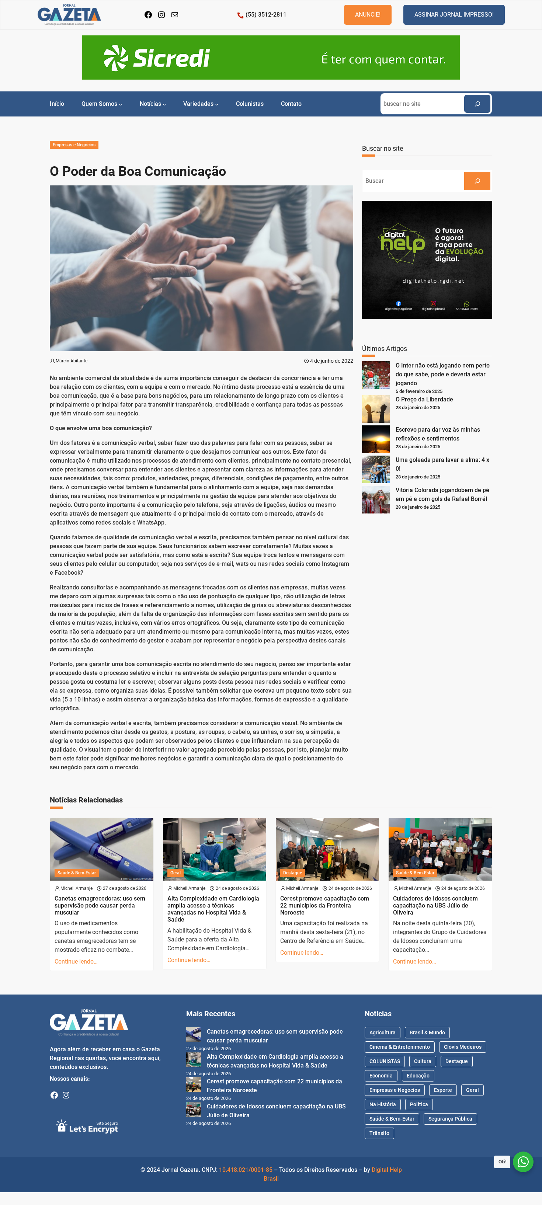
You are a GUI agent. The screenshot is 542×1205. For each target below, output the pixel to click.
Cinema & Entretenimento (399, 1047)
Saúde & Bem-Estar (77, 872)
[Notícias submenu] (164, 104)
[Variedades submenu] (217, 104)
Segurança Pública (450, 1119)
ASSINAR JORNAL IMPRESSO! (454, 14)
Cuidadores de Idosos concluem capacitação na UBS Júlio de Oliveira (435, 905)
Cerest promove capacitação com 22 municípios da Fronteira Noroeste (324, 905)
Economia (381, 1076)
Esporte (443, 1090)
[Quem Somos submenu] (120, 104)
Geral (175, 872)
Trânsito (379, 1133)
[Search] (477, 104)
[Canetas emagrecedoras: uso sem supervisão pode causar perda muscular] (193, 1036)
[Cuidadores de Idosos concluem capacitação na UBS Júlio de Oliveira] (193, 1110)
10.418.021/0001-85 (245, 1169)
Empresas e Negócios (74, 144)
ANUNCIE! (368, 14)
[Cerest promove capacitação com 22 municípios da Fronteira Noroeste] (193, 1085)
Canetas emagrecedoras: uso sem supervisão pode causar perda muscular (100, 905)
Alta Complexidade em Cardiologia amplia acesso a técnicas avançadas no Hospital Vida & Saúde (213, 909)
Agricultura (382, 1032)
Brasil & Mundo (427, 1032)
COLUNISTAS (384, 1061)
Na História (382, 1104)
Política (419, 1104)
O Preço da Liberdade (424, 399)
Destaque (292, 872)
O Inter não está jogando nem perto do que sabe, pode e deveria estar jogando (443, 374)
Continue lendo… (76, 961)
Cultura (422, 1061)
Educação (418, 1076)
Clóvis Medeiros (463, 1047)
